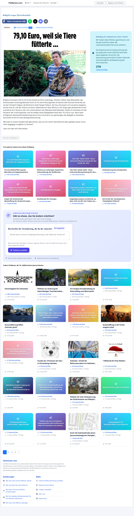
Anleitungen (8, 476)
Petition (7, 27)
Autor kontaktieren (11, 138)
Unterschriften (24, 27)
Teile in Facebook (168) (16, 21)
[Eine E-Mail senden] (40, 21)
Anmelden (100, 3)
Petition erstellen (20, 250)
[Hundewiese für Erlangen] (51, 192)
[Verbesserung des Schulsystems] (116, 163)
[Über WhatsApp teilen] (30, 21)
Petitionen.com (15, 3)
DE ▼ (29, 3)
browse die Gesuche (41, 3)
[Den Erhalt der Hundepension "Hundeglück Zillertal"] (116, 193)
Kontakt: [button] (53, 3)
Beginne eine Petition (116, 3)
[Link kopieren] (46, 21)
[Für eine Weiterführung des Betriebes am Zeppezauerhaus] (18, 164)
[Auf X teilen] (35, 21)
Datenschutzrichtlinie (44, 27)
